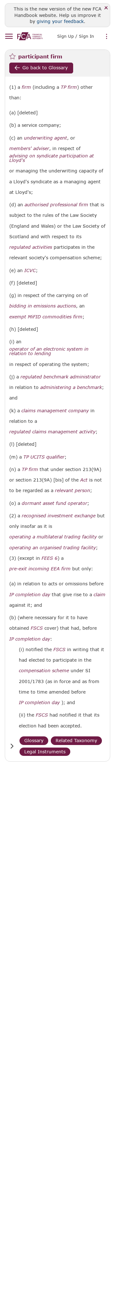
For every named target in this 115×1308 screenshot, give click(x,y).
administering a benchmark (71, 387)
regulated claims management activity (52, 432)
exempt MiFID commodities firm (45, 317)
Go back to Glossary (45, 67)
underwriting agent (45, 138)
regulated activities (30, 247)
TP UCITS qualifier (44, 457)
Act (84, 480)
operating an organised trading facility (52, 547)
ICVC (30, 270)
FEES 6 (49, 558)
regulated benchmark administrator (60, 377)
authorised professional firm (56, 204)
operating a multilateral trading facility (53, 537)
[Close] (106, 8)
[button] (11, 746)
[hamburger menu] (9, 37)
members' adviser (29, 148)
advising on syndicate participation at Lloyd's (51, 158)
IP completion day (29, 594)
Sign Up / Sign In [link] (75, 36)
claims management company (55, 410)
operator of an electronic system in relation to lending (48, 351)
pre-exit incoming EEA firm (40, 569)
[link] (30, 36)
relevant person (72, 490)
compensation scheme (44, 670)
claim (99, 594)
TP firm (69, 87)
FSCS (37, 628)
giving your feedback (60, 21)
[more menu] (106, 36)
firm (26, 87)
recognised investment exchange (59, 515)
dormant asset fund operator (54, 503)
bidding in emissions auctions (42, 306)
